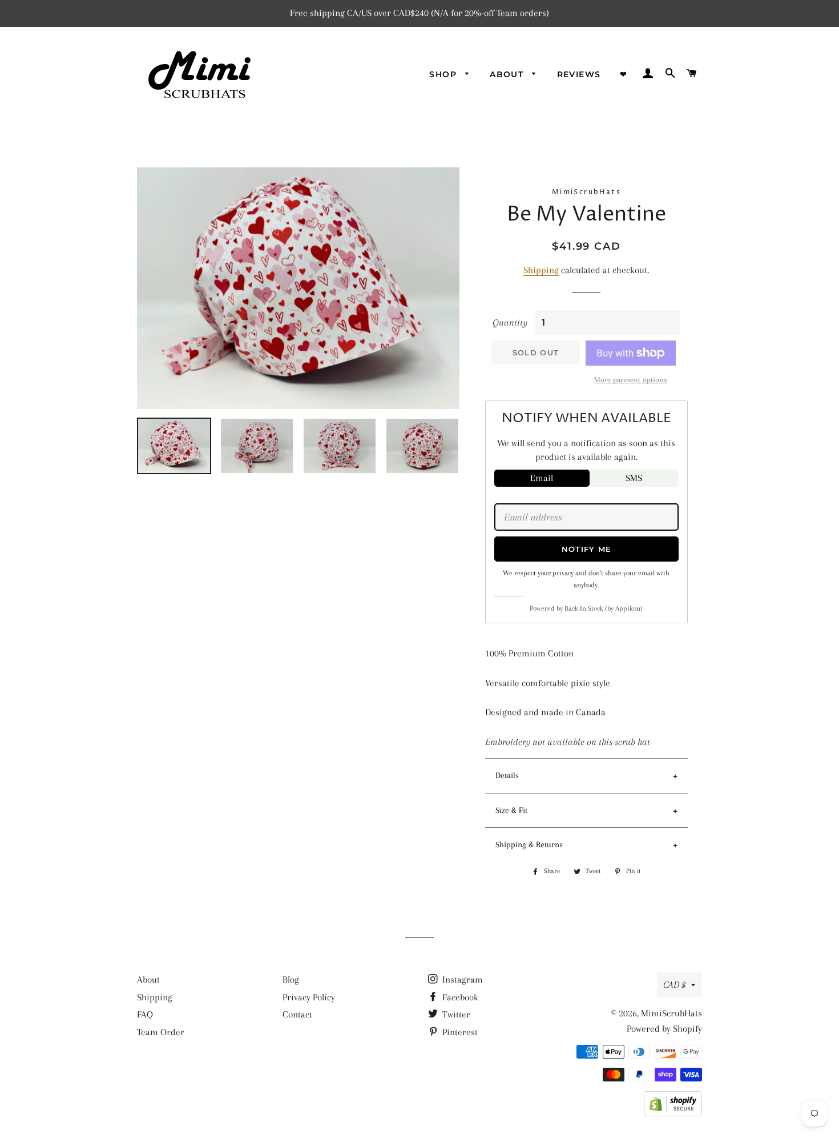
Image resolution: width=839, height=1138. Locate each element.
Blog (291, 979)
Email (541, 477)
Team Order (160, 1032)
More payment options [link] (630, 379)
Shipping (541, 270)
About (148, 979)
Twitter (455, 1014)
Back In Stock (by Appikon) (603, 608)
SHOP (444, 74)
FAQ (145, 1014)
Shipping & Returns (529, 844)
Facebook (459, 997)
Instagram (461, 979)
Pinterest (459, 1032)
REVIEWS (579, 74)
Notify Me (587, 549)
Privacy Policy (309, 997)
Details (507, 775)
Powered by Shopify (664, 1028)
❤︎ (623, 74)
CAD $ (674, 984)
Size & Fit (511, 810)
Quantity (510, 322)
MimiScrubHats (671, 1013)
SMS (634, 477)
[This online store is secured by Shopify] (673, 1113)
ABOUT (508, 74)
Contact (297, 1014)
